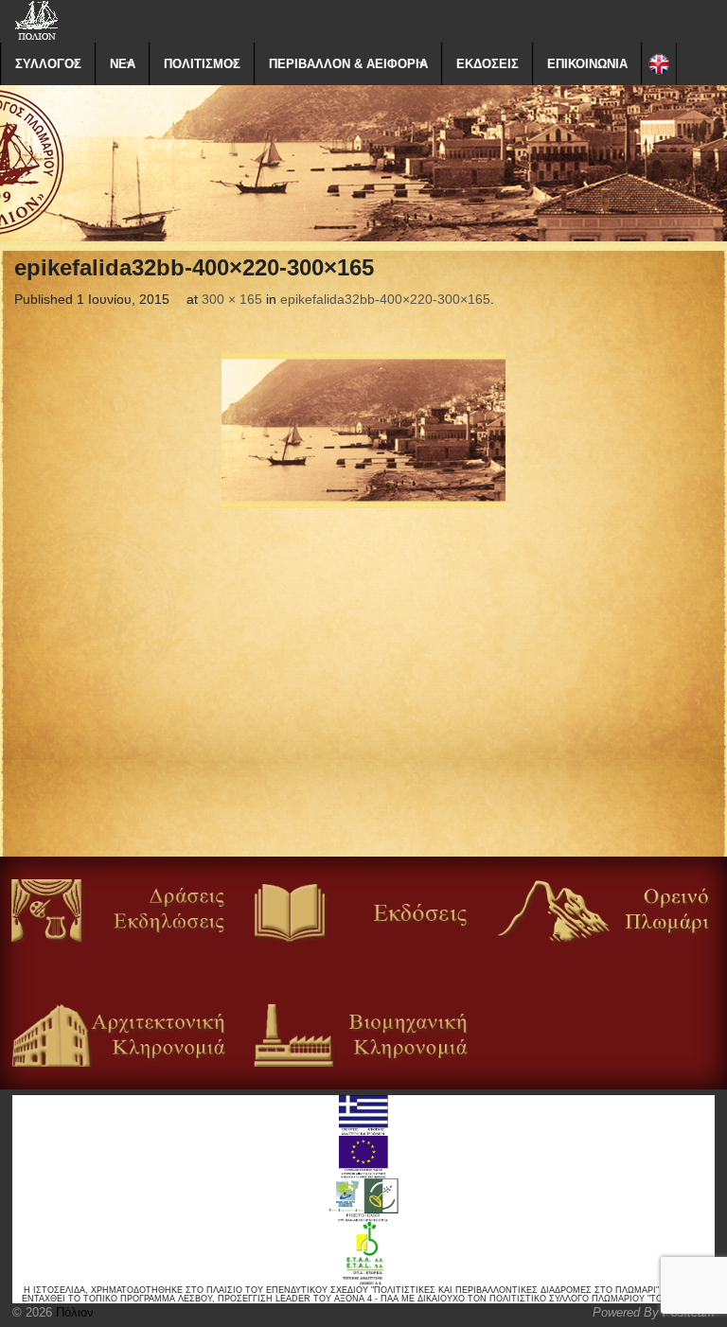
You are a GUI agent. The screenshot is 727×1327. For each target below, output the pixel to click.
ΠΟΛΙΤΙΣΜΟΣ (202, 64)
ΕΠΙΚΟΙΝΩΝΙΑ (587, 64)
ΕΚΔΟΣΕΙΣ (487, 64)
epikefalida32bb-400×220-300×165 (385, 299)
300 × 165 (232, 299)
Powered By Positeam (654, 1312)
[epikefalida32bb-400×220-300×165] (363, 430)
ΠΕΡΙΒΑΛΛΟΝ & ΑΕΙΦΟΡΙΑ (348, 64)
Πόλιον (73, 1312)
